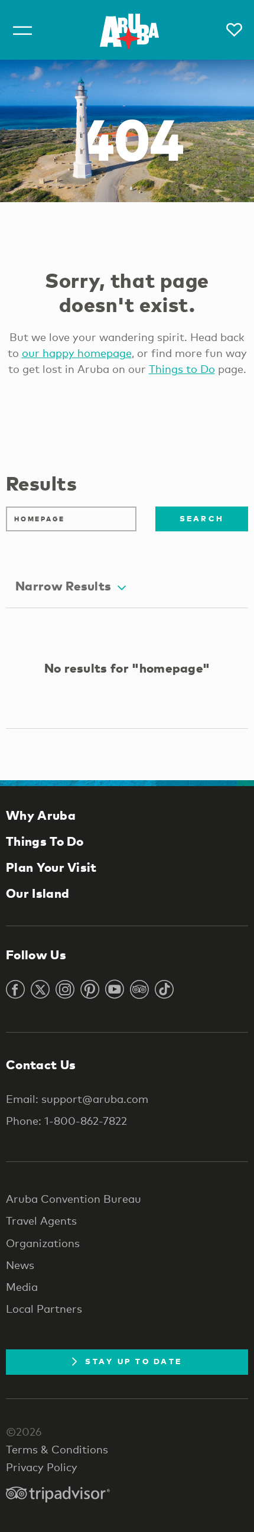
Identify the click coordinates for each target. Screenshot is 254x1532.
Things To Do (45, 841)
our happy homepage (77, 352)
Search (202, 518)
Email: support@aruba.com (77, 1098)
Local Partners (44, 1308)
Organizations (43, 1242)
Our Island (37, 893)
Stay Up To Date (133, 1361)
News (20, 1264)
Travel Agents (41, 1220)
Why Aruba (41, 815)
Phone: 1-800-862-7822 (66, 1120)
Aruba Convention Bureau (73, 1198)
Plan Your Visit (51, 867)
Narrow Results (63, 585)
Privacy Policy (41, 1466)
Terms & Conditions (57, 1449)
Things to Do (182, 368)
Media (22, 1286)
